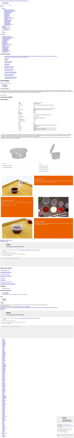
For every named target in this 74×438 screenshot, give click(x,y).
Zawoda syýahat (7, 28)
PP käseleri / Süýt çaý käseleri (7, 44)
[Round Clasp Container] (5, 274)
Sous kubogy (6, 16)
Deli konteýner (6, 14)
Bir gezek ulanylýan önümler (35, 307)
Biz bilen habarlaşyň (5, 29)
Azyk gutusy (42, 307)
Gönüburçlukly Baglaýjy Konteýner (10, 10)
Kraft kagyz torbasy (7, 20)
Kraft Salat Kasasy (7, 23)
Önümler (3, 8)
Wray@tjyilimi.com (5, 293)
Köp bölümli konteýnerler (8, 24)
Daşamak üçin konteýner (26, 307)
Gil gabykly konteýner (8, 12)
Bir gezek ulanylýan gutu (4, 307)
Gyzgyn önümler (21, 306)
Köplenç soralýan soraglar (6, 27)
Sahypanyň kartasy (28, 306)
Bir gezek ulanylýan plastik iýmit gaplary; (51, 307)
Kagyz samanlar (7, 25)
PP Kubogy (6, 18)
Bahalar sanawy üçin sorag (4, 305)
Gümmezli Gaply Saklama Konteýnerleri (15, 307)
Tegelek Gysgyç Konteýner (8, 9)
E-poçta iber (2, 309)
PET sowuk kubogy (5, 43)
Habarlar (3, 26)
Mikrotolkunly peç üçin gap (8, 11)
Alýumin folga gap (7, 13)
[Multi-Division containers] (4, 270)
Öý (2, 31)
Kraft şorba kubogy (7, 21)
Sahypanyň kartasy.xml (6, 288)
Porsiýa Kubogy (7, 15)
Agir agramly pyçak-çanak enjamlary (10, 72)
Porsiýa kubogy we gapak (8, 70)
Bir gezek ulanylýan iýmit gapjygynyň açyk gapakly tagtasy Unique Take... (16, 57)
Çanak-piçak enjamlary (8, 19)
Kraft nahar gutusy (7, 22)
